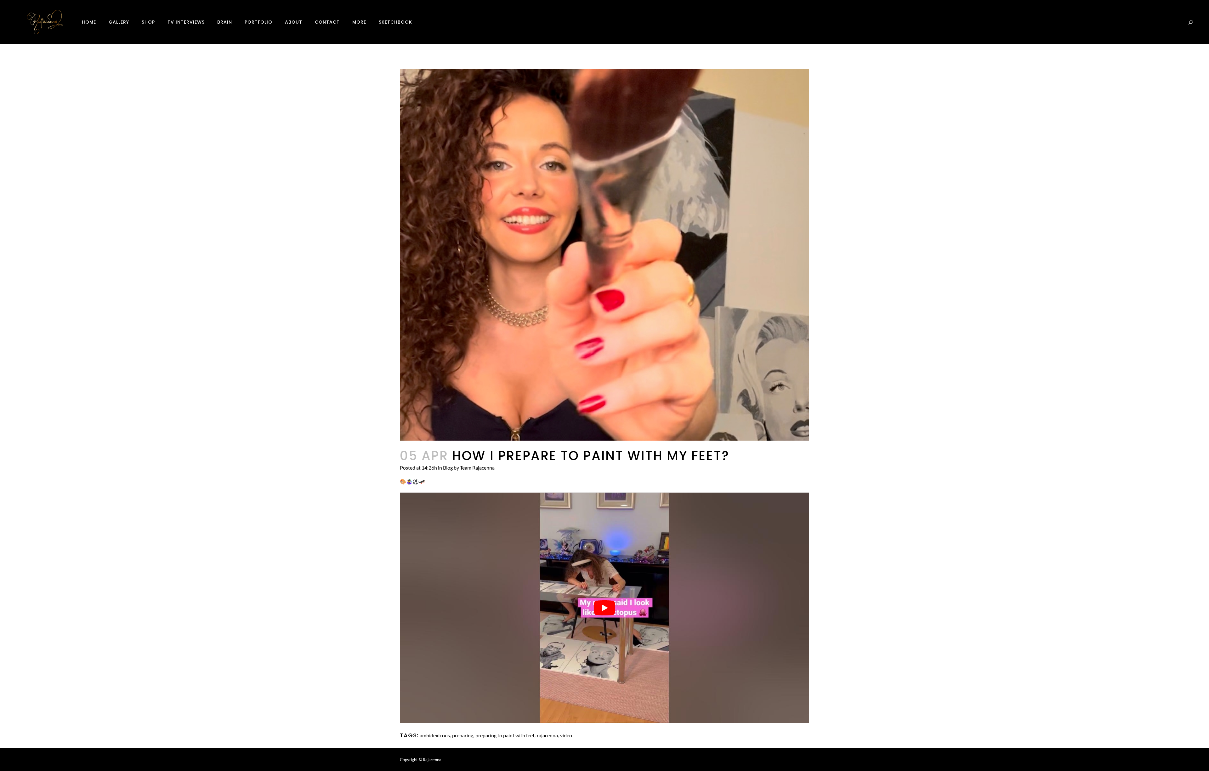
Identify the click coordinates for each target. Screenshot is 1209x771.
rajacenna (547, 735)
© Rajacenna (430, 759)
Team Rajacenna (477, 468)
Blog (448, 468)
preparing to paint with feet (505, 735)
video (566, 735)
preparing (462, 735)
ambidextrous (435, 735)
